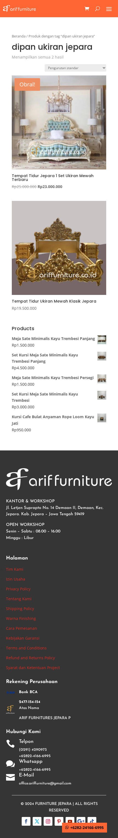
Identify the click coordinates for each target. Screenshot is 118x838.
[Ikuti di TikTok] (92, 821)
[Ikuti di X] (37, 821)
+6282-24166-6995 (87, 827)
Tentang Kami (19, 598)
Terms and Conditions (26, 648)
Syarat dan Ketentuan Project (33, 667)
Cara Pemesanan (21, 628)
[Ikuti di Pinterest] (59, 821)
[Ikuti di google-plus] (81, 821)
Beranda (19, 36)
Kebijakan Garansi (23, 638)
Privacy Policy (18, 588)
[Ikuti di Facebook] (26, 821)
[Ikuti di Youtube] (70, 821)
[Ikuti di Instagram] (48, 821)
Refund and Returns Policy (30, 657)
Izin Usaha (15, 579)
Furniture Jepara (53, 804)
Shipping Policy (20, 608)
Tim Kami (14, 569)
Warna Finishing (21, 618)
